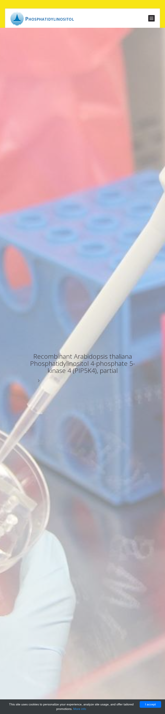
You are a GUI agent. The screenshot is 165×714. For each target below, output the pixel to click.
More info (79, 709)
